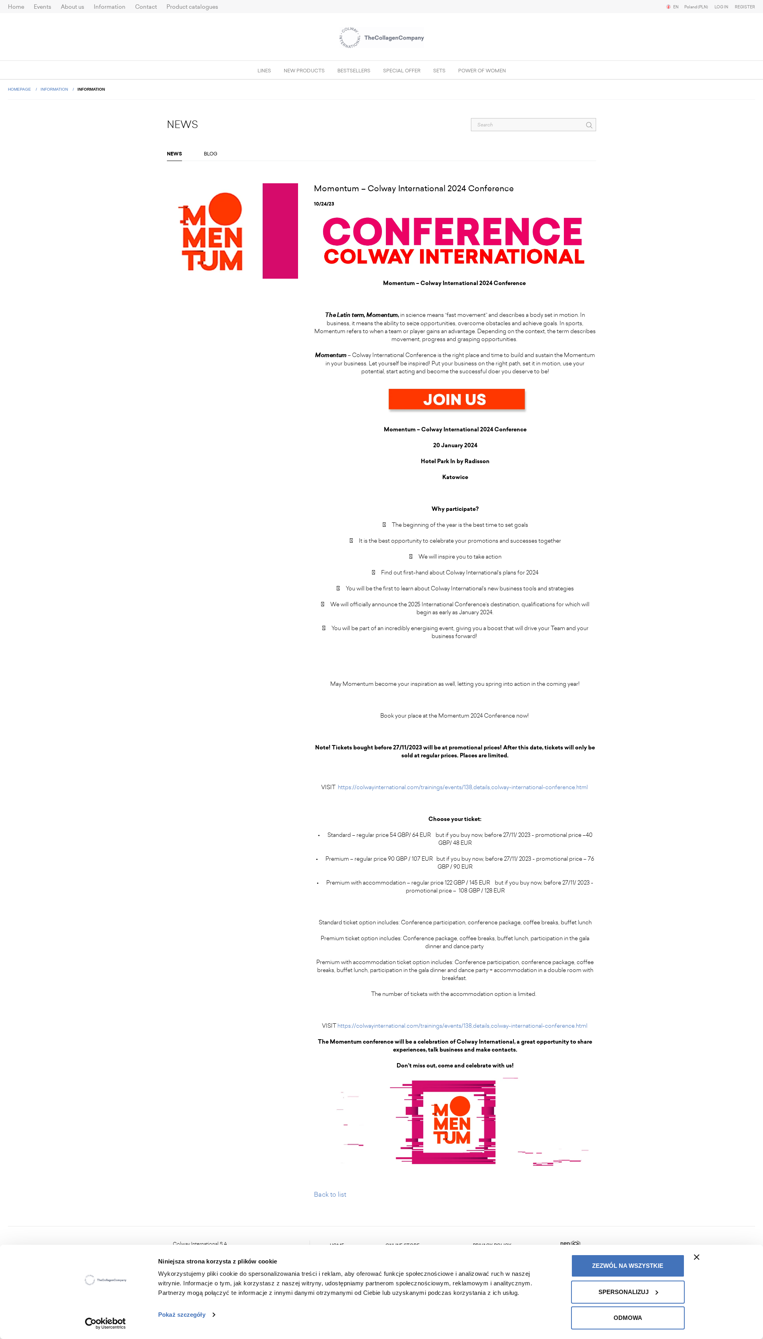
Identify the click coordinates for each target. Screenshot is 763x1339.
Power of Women (482, 71)
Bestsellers (353, 71)
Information (110, 7)
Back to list (330, 1194)
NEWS (174, 154)
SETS (439, 71)
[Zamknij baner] (696, 1257)
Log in (721, 7)
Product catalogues (192, 7)
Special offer (401, 71)
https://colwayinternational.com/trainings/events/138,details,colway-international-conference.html (463, 787)
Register (745, 7)
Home (16, 7)
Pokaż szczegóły (181, 1314)
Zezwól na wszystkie (627, 1265)
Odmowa (628, 1317)
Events (42, 7)
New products (304, 71)
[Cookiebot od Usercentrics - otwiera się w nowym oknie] (105, 1323)
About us (72, 7)
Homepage (20, 89)
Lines (264, 71)
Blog (210, 154)
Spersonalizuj (623, 1292)
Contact (146, 7)
